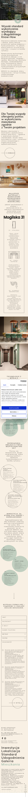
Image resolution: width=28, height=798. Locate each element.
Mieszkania (10, 764)
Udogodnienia (13, 757)
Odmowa (14, 415)
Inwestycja (10, 747)
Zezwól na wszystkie (14, 407)
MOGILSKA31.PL (7, 735)
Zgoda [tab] (4, 385)
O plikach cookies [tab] (22, 385)
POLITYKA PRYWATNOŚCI (9, 740)
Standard (9, 754)
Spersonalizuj (13, 411)
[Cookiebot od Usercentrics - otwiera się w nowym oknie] (20, 381)
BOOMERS (9, 789)
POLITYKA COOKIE (7, 741)
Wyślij (19, 703)
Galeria (7, 761)
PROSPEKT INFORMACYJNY (9, 742)
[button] (18, 94)
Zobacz (11, 153)
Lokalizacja (10, 751)
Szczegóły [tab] (12, 385)
